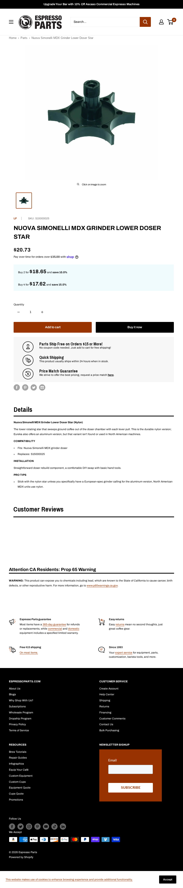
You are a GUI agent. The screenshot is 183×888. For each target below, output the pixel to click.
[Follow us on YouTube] (46, 826)
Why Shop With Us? (21, 700)
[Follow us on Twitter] (20, 826)
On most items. (29, 652)
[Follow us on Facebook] (12, 826)
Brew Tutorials (17, 751)
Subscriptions (17, 706)
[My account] (161, 21)
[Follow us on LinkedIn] (63, 826)
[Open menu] (11, 22)
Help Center (106, 694)
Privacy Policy (17, 724)
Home (13, 38)
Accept (167, 879)
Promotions (16, 799)
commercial (55, 628)
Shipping (104, 700)
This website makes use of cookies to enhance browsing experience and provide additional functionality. (69, 879)
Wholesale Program (21, 712)
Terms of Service (19, 730)
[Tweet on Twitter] (34, 387)
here (111, 374)
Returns (104, 706)
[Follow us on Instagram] (29, 826)
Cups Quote (16, 793)
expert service (123, 652)
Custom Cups (17, 781)
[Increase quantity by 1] (42, 312)
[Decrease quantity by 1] (18, 312)
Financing (105, 712)
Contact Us (106, 724)
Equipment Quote (20, 787)
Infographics (16, 763)
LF (15, 218)
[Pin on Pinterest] (25, 387)
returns (120, 624)
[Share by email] (42, 387)
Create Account (109, 688)
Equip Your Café (19, 769)
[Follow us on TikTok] (54, 826)
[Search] (145, 22)
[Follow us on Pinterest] (37, 826)
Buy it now (134, 327)
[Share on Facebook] (17, 387)
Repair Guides (18, 757)
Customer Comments (112, 718)
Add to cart (52, 327)
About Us (14, 688)
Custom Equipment (21, 775)
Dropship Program (20, 718)
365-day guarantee (54, 624)
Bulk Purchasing (109, 730)
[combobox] (105, 22)
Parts (24, 38)
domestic (73, 628)
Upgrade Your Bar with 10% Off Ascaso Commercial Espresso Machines (91, 4)
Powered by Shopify (21, 857)
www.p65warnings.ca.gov (102, 585)
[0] (170, 22)
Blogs (12, 694)
